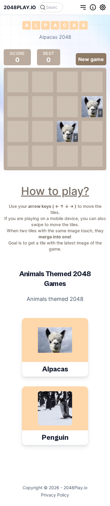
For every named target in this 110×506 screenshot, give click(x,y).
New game (91, 59)
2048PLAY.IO (20, 7)
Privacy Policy (55, 494)
